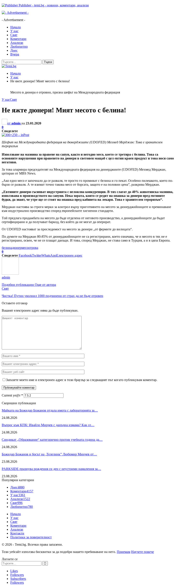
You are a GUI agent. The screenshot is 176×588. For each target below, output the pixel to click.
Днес (14, 50)
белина (7, 248)
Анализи (16, 42)
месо (24, 248)
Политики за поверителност (31, 537)
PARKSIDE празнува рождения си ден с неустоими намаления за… (51, 469)
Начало (15, 27)
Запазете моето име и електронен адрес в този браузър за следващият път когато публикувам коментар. (81, 380)
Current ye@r (12, 395)
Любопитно (19, 46)
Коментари (18, 39)
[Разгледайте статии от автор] (10, 273)
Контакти (17, 533)
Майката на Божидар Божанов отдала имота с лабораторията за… (50, 410)
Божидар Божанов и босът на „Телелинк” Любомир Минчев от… (49, 454)
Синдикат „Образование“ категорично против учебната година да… (52, 439)
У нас (14, 31)
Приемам (123, 552)
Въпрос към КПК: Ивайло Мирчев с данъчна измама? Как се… (48, 425)
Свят (13, 35)
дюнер (16, 248)
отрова (33, 248)
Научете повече (142, 552)
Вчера (14, 54)
